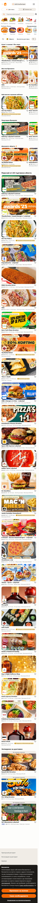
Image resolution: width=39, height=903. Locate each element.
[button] (4, 4)
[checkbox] (4, 31)
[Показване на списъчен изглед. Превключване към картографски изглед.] (36, 14)
